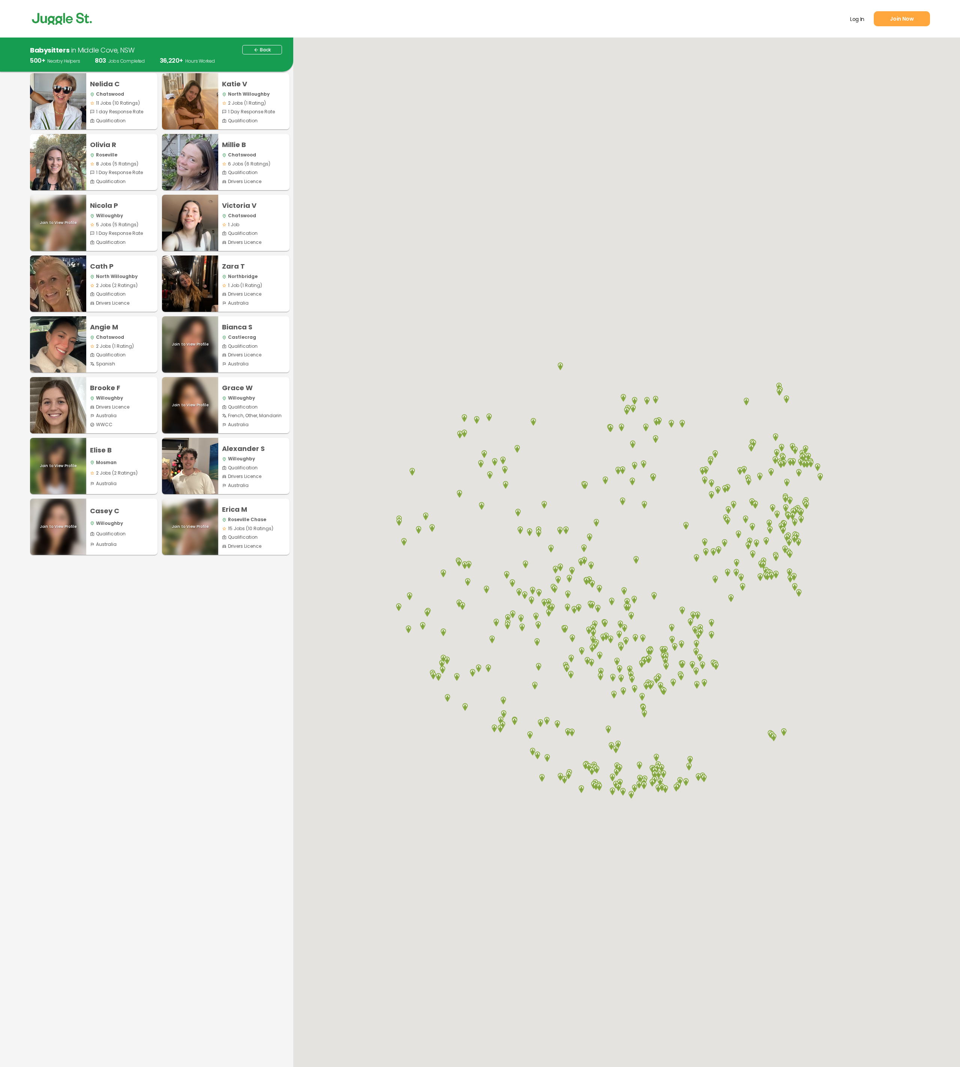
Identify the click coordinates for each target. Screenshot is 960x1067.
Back (262, 50)
